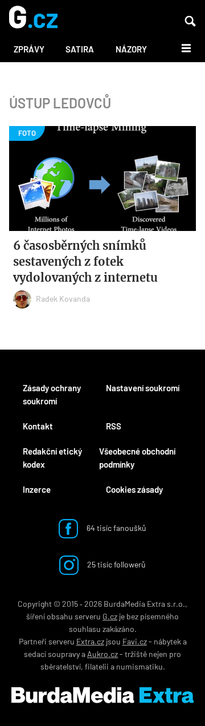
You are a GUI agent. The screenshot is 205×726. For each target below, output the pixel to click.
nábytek (167, 641)
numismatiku (139, 666)
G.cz (109, 616)
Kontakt (38, 426)
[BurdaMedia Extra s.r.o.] (102, 695)
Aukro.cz (102, 654)
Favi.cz (134, 641)
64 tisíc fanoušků (115, 528)
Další (179, 47)
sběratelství (60, 666)
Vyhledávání (190, 21)
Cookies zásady (134, 489)
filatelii (97, 666)
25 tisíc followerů (115, 564)
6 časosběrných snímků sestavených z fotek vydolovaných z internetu (85, 261)
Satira (79, 49)
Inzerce (37, 489)
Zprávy (29, 49)
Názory (131, 49)
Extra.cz (90, 641)
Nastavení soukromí (142, 388)
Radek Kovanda (63, 298)
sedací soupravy (52, 654)
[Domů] (33, 18)
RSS (113, 426)
